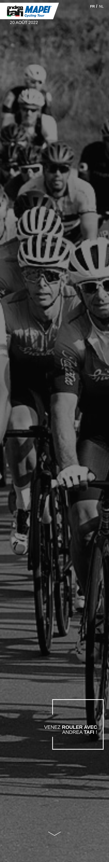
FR (92, 6)
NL (101, 6)
